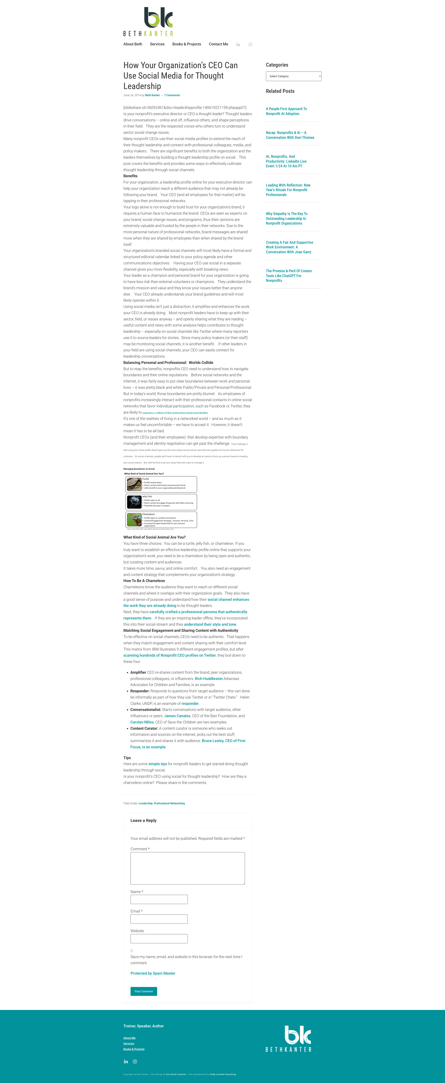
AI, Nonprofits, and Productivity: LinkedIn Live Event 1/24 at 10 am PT (286, 161)
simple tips (157, 764)
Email (137, 911)
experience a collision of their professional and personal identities (175, 413)
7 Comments (172, 95)
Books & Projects (133, 1049)
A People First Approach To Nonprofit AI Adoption (286, 111)
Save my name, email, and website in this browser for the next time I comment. (186, 960)
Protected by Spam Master (153, 973)
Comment (140, 849)
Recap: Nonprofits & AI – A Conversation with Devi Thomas (290, 135)
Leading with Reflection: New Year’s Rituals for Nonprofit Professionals (288, 190)
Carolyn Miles (142, 722)
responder (190, 703)
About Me (129, 1038)
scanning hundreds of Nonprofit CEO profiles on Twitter (169, 655)
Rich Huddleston (209, 678)
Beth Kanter (222, 21)
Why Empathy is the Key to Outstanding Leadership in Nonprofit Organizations (287, 218)
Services (128, 1043)
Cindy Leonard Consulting (223, 1074)
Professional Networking (169, 803)
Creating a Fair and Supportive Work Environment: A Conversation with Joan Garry (289, 247)
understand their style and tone (210, 624)
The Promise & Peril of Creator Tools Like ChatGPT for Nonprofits (289, 276)
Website (137, 931)
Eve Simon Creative (176, 1074)
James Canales (177, 716)
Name (137, 892)
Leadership (146, 803)
